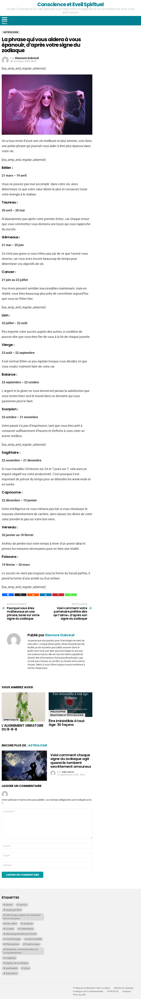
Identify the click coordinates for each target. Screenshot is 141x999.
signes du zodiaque (17, 963)
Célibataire (27, 928)
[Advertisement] (119, 52)
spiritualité (11, 968)
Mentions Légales (123, 988)
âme (27, 968)
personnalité (34, 939)
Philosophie (58, 711)
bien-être (11, 923)
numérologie (13, 939)
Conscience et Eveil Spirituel (70, 4)
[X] (20, 594)
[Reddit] (33, 594)
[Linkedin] (46, 594)
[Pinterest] (58, 594)
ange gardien (13, 909)
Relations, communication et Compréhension (20, 951)
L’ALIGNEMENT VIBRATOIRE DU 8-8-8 (23, 727)
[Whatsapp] (71, 594)
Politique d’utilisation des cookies (91, 988)
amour (23, 904)
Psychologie (33, 944)
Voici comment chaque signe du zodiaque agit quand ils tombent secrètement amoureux (70, 761)
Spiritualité (10, 719)
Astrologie (37, 745)
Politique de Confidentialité (88, 991)
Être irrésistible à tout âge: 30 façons (66, 722)
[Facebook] (8, 594)
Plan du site (79, 994)
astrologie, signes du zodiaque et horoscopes (22, 916)
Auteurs (126, 991)
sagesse (11, 958)
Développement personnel (21, 934)
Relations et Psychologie (66, 715)
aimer (9, 904)
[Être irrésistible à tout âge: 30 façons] (70, 704)
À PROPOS (112, 991)
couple (10, 928)
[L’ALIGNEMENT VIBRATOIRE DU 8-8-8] (23, 706)
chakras (28, 923)
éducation (11, 973)
